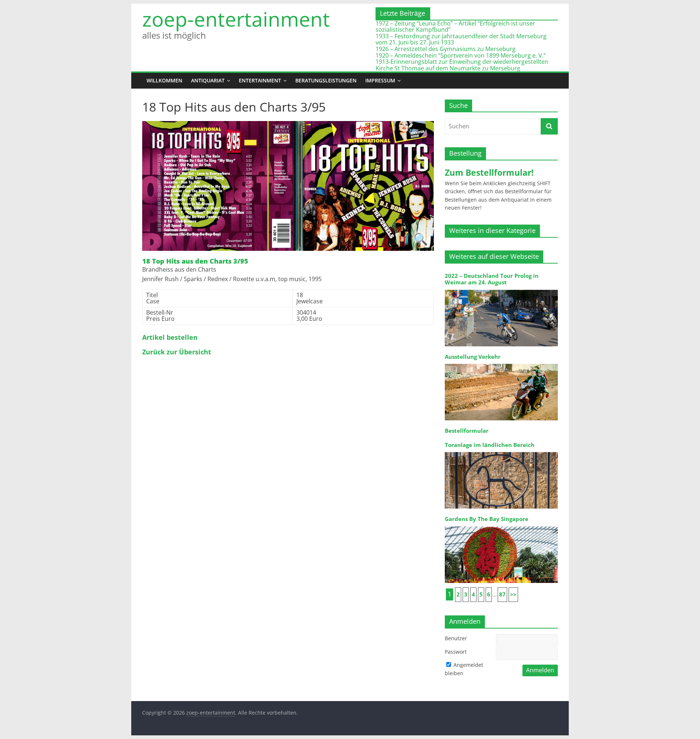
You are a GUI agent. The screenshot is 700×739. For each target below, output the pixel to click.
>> (513, 594)
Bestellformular (467, 431)
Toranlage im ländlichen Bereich (489, 445)
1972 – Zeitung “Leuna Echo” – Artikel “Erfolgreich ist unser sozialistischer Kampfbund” (455, 26)
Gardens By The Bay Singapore (486, 519)
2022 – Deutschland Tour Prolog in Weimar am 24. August (491, 279)
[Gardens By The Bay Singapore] (501, 526)
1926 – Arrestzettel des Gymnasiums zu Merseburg (446, 49)
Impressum (380, 80)
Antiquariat (208, 80)
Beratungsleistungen (326, 80)
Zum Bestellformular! (489, 172)
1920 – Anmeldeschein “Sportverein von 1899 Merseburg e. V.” (461, 55)
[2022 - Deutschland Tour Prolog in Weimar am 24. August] (501, 289)
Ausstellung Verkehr (473, 357)
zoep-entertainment (236, 19)
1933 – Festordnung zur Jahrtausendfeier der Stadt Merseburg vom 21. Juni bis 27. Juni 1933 (461, 39)
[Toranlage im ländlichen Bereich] (501, 451)
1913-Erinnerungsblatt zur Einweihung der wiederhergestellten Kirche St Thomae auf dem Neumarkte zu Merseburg (462, 65)
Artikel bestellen (170, 338)
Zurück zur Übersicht (176, 352)
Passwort (456, 651)
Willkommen (164, 80)
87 (502, 594)
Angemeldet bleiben (464, 668)
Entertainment (260, 80)
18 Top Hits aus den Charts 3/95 (195, 261)
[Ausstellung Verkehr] (501, 363)
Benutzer (456, 638)
